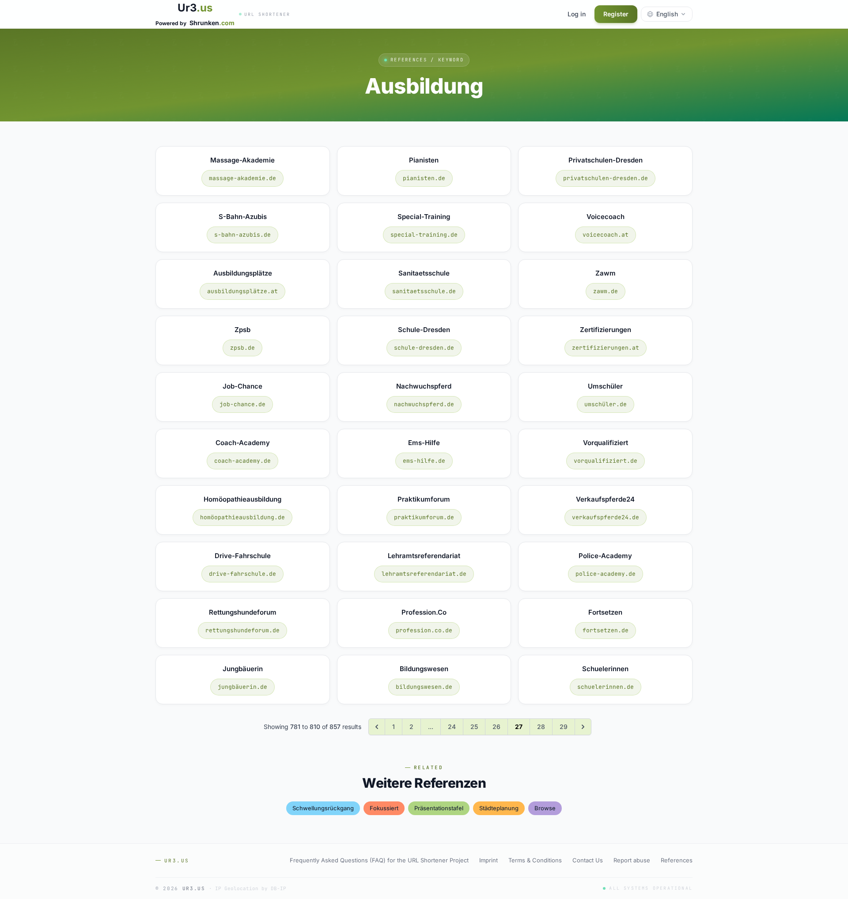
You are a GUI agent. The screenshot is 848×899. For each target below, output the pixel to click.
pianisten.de (424, 178)
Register (615, 14)
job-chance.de (242, 404)
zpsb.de (242, 347)
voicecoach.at (605, 234)
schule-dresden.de (424, 347)
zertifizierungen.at (605, 347)
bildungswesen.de (424, 687)
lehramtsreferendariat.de (424, 574)
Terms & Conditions (535, 860)
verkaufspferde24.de (605, 517)
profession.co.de (424, 630)
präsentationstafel (438, 808)
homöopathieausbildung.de (242, 517)
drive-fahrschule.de (242, 574)
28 (541, 726)
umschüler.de (605, 404)
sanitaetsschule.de (424, 291)
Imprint (488, 860)
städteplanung (499, 808)
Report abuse (631, 860)
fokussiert (384, 808)
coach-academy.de (242, 461)
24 (452, 726)
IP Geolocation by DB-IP (250, 888)
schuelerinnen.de (605, 687)
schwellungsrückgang (323, 808)
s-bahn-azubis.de (242, 234)
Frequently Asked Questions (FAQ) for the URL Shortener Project (379, 860)
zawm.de (605, 291)
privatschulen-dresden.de (605, 178)
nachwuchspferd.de (424, 404)
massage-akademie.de (242, 178)
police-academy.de (605, 574)
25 (474, 726)
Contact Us (587, 860)
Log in (577, 14)
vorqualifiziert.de (605, 461)
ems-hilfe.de (424, 461)
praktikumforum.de (424, 517)
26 (496, 726)
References (677, 860)
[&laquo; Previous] (376, 726)
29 (564, 726)
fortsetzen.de (605, 630)
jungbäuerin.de (242, 687)
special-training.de (424, 234)
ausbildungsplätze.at (242, 291)
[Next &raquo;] (583, 726)
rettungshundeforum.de (242, 630)
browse (545, 808)
